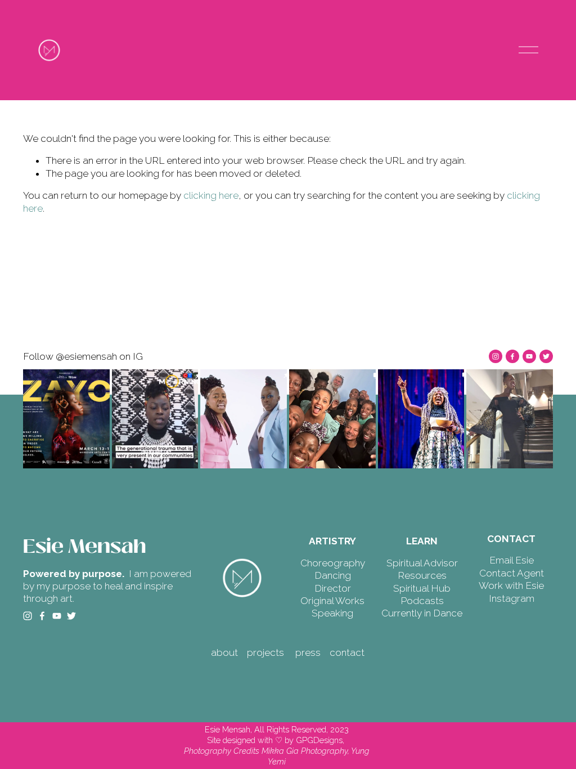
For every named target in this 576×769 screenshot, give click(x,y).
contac (345, 652)
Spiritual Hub (422, 588)
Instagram (511, 598)
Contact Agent (511, 573)
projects (265, 652)
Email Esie (511, 560)
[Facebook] (512, 356)
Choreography (332, 563)
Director (332, 588)
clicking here (210, 195)
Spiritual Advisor (422, 563)
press (308, 652)
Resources (422, 575)
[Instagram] (495, 356)
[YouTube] (529, 356)
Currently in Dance (421, 613)
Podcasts (422, 600)
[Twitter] (546, 356)
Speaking (332, 613)
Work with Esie (511, 585)
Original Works (332, 600)
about (224, 652)
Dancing (332, 575)
